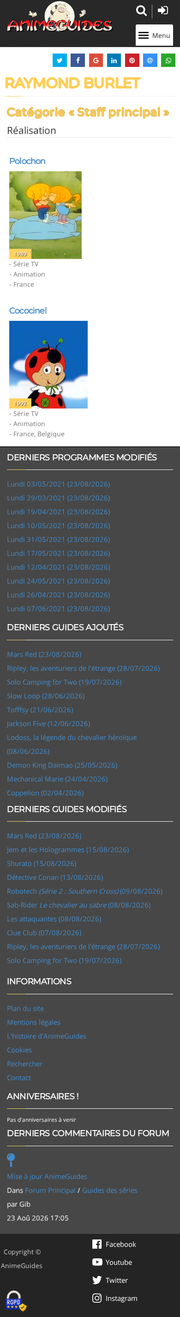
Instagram (122, 1298)
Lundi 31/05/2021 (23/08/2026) (58, 539)
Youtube (119, 1262)
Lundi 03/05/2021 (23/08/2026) (58, 483)
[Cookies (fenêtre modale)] (16, 1301)
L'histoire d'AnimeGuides (46, 1035)
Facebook (121, 1244)
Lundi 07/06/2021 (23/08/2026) (58, 608)
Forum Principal (50, 1190)
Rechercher (24, 1063)
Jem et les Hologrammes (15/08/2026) (68, 849)
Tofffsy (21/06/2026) (40, 709)
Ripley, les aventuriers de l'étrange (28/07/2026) (83, 668)
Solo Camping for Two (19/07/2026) (64, 681)
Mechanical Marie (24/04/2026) (57, 778)
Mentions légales (33, 1022)
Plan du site (25, 1008)
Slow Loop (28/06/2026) (45, 695)
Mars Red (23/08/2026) (44, 654)
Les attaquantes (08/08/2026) (54, 918)
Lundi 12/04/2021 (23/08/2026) (58, 566)
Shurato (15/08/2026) (41, 863)
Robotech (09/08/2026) (84, 891)
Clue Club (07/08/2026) (44, 932)
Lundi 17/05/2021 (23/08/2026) (58, 553)
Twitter (117, 1280)
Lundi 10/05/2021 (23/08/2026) (58, 525)
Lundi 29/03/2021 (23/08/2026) (58, 497)
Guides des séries (110, 1190)
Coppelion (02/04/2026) (45, 792)
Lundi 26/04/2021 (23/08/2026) (58, 594)
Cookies (19, 1049)
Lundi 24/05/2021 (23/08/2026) (58, 580)
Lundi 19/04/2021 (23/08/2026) (58, 511)
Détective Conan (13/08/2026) (55, 877)
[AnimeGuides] (60, 16)
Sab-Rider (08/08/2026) (78, 904)
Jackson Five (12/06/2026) (48, 723)
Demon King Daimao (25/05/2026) (62, 765)
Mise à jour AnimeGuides (47, 1176)
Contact (19, 1077)
